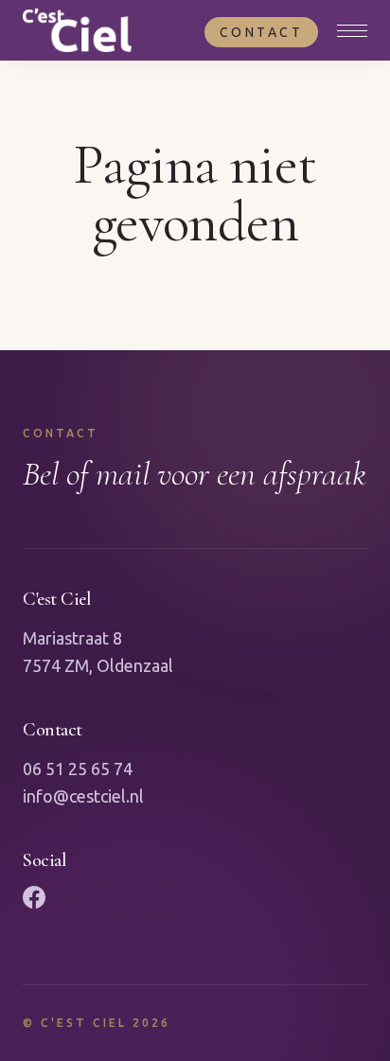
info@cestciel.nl (83, 796)
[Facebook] (34, 897)
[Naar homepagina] (77, 30)
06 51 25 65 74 (78, 768)
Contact (262, 32)
